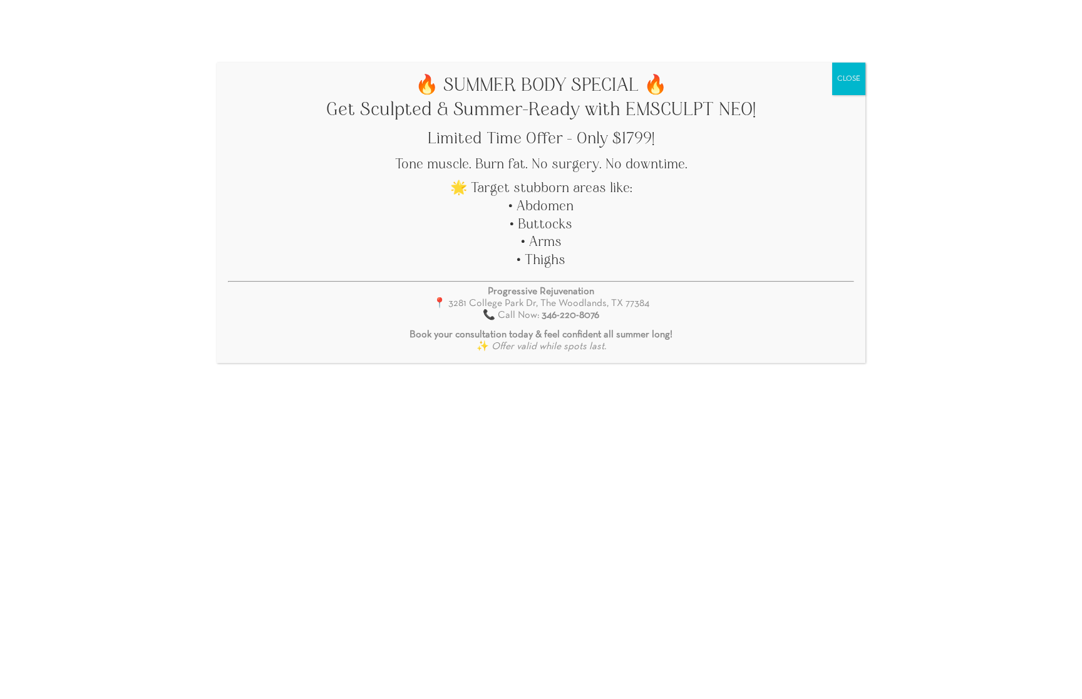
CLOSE (848, 79)
